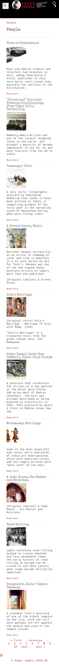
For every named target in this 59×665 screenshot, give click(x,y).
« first (16, 640)
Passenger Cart (19, 166)
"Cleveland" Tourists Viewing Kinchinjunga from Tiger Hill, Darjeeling (25, 104)
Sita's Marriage (19, 294)
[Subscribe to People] (29, 655)
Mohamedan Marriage (24, 423)
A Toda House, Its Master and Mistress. (27, 478)
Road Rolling (18, 524)
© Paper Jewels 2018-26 (29, 660)
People (11, 22)
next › (26, 647)
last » (40, 647)
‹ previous (34, 640)
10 (15, 647)
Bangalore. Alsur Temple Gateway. (27, 585)
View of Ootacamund (23, 43)
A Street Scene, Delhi (24, 226)
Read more (12, 94)
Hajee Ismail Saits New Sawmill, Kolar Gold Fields (29, 355)
